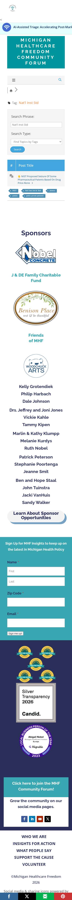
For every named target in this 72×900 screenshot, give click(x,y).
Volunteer (34, 864)
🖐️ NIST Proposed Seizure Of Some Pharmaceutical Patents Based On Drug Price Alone (39, 180)
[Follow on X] (47, 819)
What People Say (34, 850)
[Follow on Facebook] (24, 819)
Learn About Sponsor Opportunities (36, 515)
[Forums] (11, 90)
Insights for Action (34, 843)
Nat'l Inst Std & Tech (33, 190)
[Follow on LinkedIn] (32, 819)
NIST (14, 190)
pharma (52, 190)
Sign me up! (15, 633)
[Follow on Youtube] (40, 819)
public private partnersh (35, 196)
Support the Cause (34, 857)
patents (15, 196)
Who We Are (34, 836)
